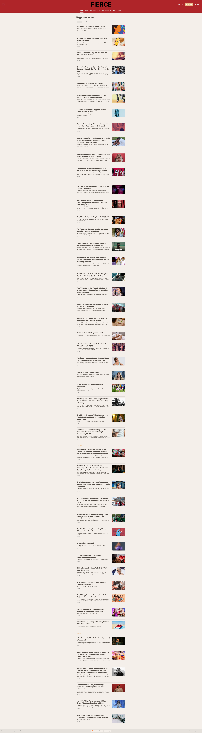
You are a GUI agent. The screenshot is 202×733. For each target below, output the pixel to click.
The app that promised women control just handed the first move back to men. (93, 43)
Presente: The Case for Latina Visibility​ (91, 26)
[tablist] (85, 21)
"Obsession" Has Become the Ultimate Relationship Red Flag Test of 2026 (91, 244)
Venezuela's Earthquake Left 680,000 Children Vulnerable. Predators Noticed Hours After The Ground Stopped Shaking (92, 452)
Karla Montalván (85, 162)
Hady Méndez (84, 31)
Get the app (107, 731)
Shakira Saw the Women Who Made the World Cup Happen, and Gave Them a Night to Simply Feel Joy (93, 260)
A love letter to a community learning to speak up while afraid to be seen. (92, 29)
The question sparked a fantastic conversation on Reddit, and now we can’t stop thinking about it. (93, 643)
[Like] (78, 328)
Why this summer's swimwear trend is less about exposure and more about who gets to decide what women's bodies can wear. (93, 599)
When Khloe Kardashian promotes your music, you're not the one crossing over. (93, 114)
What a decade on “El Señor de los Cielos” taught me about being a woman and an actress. (93, 375)
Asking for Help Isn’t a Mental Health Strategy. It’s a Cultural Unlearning (90, 610)
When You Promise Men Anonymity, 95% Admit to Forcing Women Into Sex (92, 96)
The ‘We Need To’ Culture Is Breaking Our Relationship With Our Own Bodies (92, 275)
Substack (186, 731)
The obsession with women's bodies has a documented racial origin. (93, 129)
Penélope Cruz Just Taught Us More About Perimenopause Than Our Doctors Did (93, 359)
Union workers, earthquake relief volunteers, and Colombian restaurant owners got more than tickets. (93, 264)
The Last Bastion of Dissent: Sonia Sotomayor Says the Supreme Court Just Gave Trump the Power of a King (92, 468)
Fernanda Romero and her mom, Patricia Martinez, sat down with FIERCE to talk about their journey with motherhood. (93, 159)
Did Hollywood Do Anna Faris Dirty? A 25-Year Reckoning (92, 569)
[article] (101, 30)
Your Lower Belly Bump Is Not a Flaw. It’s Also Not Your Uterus (92, 54)
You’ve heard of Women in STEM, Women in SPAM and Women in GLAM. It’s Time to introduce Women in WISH (93, 140)
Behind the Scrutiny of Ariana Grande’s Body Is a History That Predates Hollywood (93, 125)
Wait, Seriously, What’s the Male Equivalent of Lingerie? (93, 639)
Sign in (197, 4)
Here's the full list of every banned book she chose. (91, 421)
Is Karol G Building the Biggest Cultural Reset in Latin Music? (91, 111)
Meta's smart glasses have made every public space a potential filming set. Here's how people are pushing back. (93, 191)
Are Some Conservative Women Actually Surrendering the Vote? (92, 305)
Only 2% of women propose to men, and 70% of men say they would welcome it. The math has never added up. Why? (93, 436)
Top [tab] (84, 22)
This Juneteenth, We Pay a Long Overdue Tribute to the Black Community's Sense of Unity (93, 500)
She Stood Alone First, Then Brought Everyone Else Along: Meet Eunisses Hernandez (91, 687)
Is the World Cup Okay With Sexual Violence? (90, 386)
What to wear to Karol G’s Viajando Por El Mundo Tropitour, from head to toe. (93, 219)
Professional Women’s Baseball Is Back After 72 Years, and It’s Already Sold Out (92, 170)
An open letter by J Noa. (83, 719)
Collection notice (22, 731)
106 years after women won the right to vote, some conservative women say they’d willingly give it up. (91, 309)
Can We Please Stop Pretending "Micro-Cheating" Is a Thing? (92, 530)
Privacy (13, 731)
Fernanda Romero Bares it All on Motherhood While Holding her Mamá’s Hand (93, 155)
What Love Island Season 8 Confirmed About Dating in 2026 (91, 345)
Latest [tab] (79, 22)
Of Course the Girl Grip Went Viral (90, 83)
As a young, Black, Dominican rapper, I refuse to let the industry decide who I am (92, 716)
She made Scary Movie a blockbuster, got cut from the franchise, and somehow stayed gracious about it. (91, 573)
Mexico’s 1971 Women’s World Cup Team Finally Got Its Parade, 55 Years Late (92, 516)
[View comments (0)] (89, 48)
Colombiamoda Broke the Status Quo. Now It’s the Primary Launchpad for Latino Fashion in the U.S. (93, 654)
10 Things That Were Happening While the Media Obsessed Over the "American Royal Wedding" (93, 401)
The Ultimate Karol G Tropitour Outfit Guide (93, 217)
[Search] (179, 4)
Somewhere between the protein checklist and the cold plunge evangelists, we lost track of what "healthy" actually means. (93, 278)
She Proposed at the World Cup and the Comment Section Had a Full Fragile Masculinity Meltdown (91, 432)
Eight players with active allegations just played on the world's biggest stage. (91, 389)
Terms (16, 731)
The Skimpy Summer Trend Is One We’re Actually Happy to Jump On (92, 596)
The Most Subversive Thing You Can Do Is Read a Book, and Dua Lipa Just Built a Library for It (92, 417)
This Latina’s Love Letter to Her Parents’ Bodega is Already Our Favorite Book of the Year (93, 69)
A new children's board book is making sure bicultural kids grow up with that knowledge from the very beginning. (93, 323)
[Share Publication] (182, 4)
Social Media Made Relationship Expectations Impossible (89, 556)
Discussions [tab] (89, 22)
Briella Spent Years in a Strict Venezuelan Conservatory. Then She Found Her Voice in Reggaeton (93, 484)
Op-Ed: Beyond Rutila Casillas (88, 372)
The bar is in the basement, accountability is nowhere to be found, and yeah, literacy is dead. (93, 348)
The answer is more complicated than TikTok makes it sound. (93, 335)
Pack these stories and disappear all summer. (89, 626)
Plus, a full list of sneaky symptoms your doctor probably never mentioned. (92, 363)
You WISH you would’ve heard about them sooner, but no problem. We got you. (92, 145)
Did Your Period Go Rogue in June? (90, 333)
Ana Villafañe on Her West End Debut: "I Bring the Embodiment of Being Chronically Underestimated (93, 290)
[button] (81, 11)
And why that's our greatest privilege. (87, 586)
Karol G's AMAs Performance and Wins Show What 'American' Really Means (91, 702)
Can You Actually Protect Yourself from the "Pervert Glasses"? (93, 187)
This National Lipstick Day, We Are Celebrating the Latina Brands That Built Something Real (92, 203)
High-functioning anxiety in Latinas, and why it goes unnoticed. (91, 546)
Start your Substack (97, 731)
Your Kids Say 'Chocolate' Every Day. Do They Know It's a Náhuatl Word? (92, 320)
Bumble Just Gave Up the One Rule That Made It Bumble (92, 39)
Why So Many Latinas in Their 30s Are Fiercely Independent (91, 583)
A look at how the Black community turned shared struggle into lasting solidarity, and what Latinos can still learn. (93, 505)
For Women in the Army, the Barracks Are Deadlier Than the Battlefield (92, 230)
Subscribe (189, 4)
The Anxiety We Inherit (85, 543)
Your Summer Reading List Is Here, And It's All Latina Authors (93, 623)
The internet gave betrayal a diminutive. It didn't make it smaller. (92, 533)
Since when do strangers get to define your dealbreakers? (92, 559)
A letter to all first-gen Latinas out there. (88, 613)
